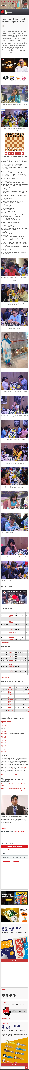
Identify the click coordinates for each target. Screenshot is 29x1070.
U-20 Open (3, 749)
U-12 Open (3, 731)
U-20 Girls (3, 751)
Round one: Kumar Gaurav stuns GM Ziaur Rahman (13, 788)
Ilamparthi (9, 721)
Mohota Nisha (11, 632)
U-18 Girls (3, 746)
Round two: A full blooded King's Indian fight (12, 790)
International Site (6, 1018)
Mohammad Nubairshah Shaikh (11, 615)
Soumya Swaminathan (11, 624)
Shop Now (14, 960)
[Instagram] (14, 995)
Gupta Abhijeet (10, 664)
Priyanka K (11, 639)
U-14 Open (3, 736)
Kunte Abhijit (11, 626)
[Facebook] (10, 995)
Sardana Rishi (11, 699)
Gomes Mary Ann (11, 674)
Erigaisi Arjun (10, 704)
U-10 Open (3, 725)
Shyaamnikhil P (11, 635)
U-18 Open (3, 745)
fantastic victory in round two (11, 326)
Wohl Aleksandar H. (11, 622)
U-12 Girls (3, 733)
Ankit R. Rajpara (10, 654)
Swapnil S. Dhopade (11, 658)
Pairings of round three (6, 714)
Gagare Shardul (9, 707)
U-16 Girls (3, 742)
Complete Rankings (5, 677)
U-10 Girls (3, 727)
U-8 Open (3, 721)
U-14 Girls (3, 737)
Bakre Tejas (10, 710)
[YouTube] (7, 995)
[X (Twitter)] (3, 995)
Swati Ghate (11, 629)
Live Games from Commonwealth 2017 (10, 787)
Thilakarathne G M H (11, 637)
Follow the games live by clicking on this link (13, 775)
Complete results (5, 642)
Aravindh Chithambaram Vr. (12, 619)
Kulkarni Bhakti (11, 661)
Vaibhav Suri (11, 652)
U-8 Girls (3, 722)
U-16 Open (3, 740)
